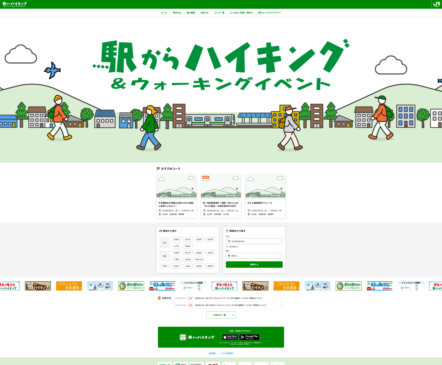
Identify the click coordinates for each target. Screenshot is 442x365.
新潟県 (176, 266)
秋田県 (210, 239)
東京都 (187, 259)
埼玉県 (210, 252)
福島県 (187, 246)
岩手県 (187, 239)
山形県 (176, 246)
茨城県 (176, 252)
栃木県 (187, 252)
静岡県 (210, 266)
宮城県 (199, 239)
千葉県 (176, 259)
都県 (227, 251)
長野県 (199, 266)
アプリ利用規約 (226, 353)
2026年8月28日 (237, 241)
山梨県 (187, 266)
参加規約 (212, 353)
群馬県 (199, 252)
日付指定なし (234, 246)
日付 (227, 236)
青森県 (176, 239)
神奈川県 (199, 259)
